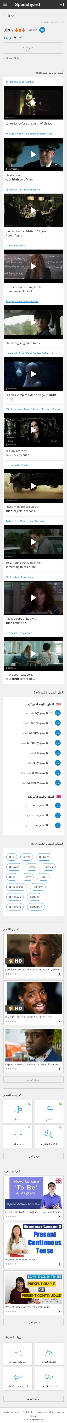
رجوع (10, 15)
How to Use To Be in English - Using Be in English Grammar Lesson (33, 1212)
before (22, 123)
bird (11, 856)
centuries (11, 123)
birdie (32, 866)
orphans (29, 511)
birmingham (16, 886)
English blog (28, 1412)
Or (7, 287)
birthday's (15, 896)
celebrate (30, 567)
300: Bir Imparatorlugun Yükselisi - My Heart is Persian (33, 409)
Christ (47, 123)
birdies (49, 866)
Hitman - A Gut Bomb (17, 465)
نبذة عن (60, 1412)
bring (18, 175)
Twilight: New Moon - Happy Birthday (25, 521)
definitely (36, 563)
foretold (28, 291)
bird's (26, 856)
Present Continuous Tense (20, 1259)
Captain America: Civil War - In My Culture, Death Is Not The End (33, 1064)
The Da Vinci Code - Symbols (20, 82)
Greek (14, 455)
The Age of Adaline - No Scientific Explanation (29, 134)
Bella (8, 563)
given (45, 395)
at (38, 507)
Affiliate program (11, 1412)
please (9, 175)
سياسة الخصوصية (45, 1412)
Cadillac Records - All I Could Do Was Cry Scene (32, 969)
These (9, 507)
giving (21, 343)
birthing (34, 896)
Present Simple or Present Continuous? (27, 1306)
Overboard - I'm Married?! (19, 633)
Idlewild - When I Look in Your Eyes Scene (29, 1016)
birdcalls (14, 866)
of (41, 123)
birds (12, 876)
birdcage (44, 856)
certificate (26, 179)
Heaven (17, 291)
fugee (18, 235)
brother (21, 451)
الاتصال (33, 1416)
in (35, 231)
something (12, 567)
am (7, 455)
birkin (43, 876)
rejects (18, 511)
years (44, 231)
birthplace (36, 906)
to (34, 343)
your (8, 179)
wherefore (16, 287)
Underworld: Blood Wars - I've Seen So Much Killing (32, 353)
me (39, 343)
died (14, 343)
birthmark (15, 906)
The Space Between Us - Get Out (22, 301)
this (7, 618)
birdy (28, 876)
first (13, 231)
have (10, 674)
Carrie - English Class (16, 246)
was (26, 287)
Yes (7, 451)
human (21, 231)
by (20, 455)
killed (10, 395)
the (30, 123)
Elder (31, 395)
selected (30, 507)
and (38, 395)
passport (26, 674)
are (22, 507)
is (28, 563)
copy (19, 618)
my (31, 287)
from (8, 235)
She (7, 343)
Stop (10, 399)
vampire (22, 395)
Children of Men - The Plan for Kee (23, 190)
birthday (38, 886)
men (17, 507)
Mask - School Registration (19, 577)
